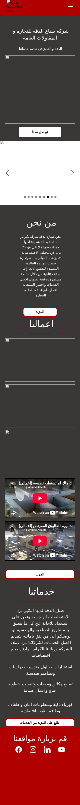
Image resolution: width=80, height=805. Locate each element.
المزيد (40, 311)
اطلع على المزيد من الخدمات (40, 722)
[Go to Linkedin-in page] (49, 749)
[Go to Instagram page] (35, 749)
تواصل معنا (40, 131)
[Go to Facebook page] (20, 749)
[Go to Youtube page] (61, 749)
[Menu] (70, 8)
